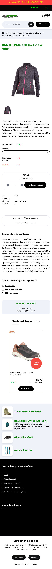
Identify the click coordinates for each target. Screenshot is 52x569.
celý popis (39, 136)
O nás (6, 475)
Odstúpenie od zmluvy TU (14, 492)
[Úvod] (10, 16)
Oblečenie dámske (33, 33)
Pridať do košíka (35, 185)
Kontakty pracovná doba (13, 488)
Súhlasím (34, 557)
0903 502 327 (27, 309)
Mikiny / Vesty (11, 293)
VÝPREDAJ (10, 286)
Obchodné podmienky (12, 483)
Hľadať (31, 24)
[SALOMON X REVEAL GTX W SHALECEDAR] (26, 351)
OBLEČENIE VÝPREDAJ (15, 33)
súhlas (36, 545)
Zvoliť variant (26, 389)
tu (36, 564)
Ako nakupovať (10, 479)
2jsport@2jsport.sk (27, 311)
